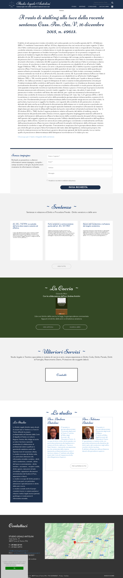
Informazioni (19, 565)
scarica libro (75, 327)
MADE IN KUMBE (109, 576)
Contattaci (112, 7)
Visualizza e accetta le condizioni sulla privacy (62, 180)
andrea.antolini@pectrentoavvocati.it (27, 553)
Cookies (66, 576)
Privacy (61, 576)
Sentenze (82, 6)
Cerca (112, 3)
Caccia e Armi (104, 6)
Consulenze (92, 6)
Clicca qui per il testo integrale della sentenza (36, 137)
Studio (74, 6)
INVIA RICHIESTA (78, 187)
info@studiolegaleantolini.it (18, 551)
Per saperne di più (79, 466)
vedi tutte (61, 266)
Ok (14, 568)
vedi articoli (48, 327)
